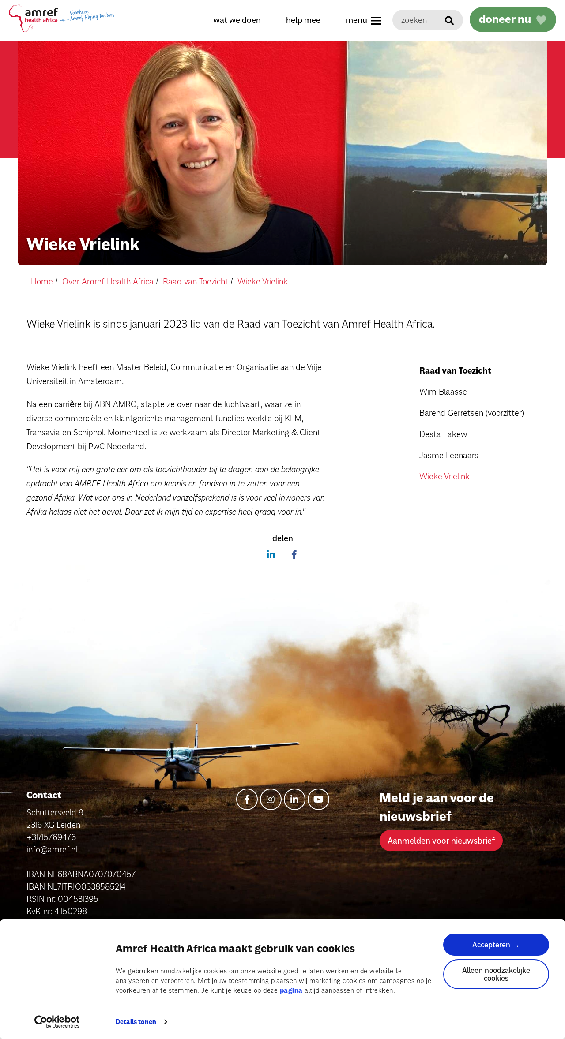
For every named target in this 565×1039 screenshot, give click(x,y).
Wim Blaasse (443, 391)
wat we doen (237, 20)
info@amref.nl (51, 849)
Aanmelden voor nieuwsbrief (441, 840)
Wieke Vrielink (444, 476)
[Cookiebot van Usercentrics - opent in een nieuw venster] (57, 1021)
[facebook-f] (247, 799)
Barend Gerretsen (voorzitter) (471, 412)
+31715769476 (51, 837)
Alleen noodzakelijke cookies (496, 974)
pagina (291, 990)
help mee (303, 20)
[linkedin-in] (294, 799)
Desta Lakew (443, 434)
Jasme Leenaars (448, 455)
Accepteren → (496, 944)
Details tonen (136, 1022)
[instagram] (271, 799)
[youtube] (318, 799)
